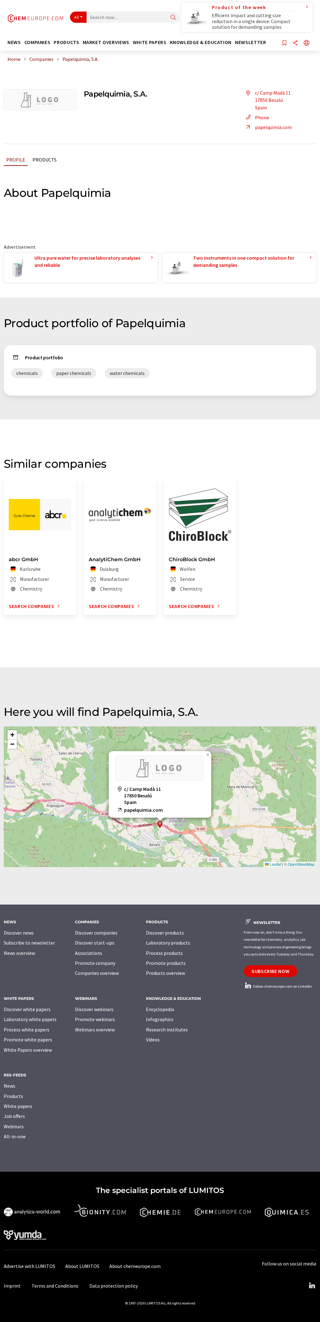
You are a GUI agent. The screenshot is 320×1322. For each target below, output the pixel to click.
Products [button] (66, 42)
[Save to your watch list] (284, 43)
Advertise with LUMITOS (29, 1266)
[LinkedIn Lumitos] (312, 1286)
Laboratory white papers (30, 1019)
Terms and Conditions (55, 1286)
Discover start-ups (94, 943)
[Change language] (306, 43)
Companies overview (97, 973)
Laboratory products (168, 943)
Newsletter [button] (250, 42)
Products (44, 160)
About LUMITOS (82, 1266)
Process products (164, 953)
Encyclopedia (160, 1009)
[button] (160, 824)
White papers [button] (150, 42)
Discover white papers (27, 1009)
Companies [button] (37, 42)
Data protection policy (113, 1286)
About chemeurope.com (135, 1266)
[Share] (295, 43)
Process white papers (26, 1029)
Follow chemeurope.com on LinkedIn (282, 986)
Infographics (159, 1019)
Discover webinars (94, 1009)
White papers (18, 1106)
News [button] (14, 42)
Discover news (19, 933)
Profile (15, 160)
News (9, 1086)
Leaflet (275, 864)
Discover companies (96, 933)
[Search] (173, 17)
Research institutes (167, 1029)
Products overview (165, 973)
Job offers (14, 1116)
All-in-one (15, 1136)
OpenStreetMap (301, 864)
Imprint (12, 1286)
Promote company (95, 963)
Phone (262, 117)
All (76, 17)
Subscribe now (270, 971)
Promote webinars (95, 1019)
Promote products (166, 963)
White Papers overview (28, 1050)
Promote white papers (28, 1039)
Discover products (165, 933)
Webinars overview (95, 1029)
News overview (19, 953)
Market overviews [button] (106, 42)
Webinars (14, 1126)
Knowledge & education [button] (201, 42)
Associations (88, 953)
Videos (153, 1039)
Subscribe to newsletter (29, 943)
